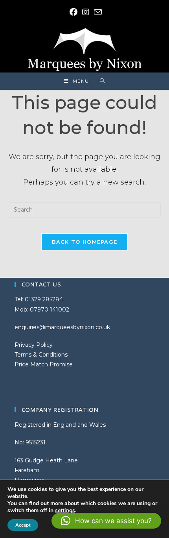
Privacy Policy (34, 344)
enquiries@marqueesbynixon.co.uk (62, 327)
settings (65, 510)
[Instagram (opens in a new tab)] (86, 12)
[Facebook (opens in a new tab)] (73, 12)
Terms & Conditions (41, 354)
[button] (106, 521)
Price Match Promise (44, 364)
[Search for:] (102, 81)
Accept (22, 525)
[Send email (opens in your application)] (97, 12)
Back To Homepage (85, 242)
